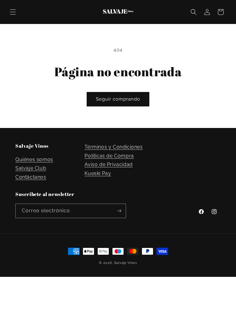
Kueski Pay (98, 173)
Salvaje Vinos (125, 263)
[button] (13, 12)
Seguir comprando (118, 99)
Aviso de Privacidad (108, 164)
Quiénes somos (34, 159)
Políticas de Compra (109, 156)
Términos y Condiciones (114, 147)
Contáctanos (30, 177)
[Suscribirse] (119, 211)
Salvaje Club (30, 168)
